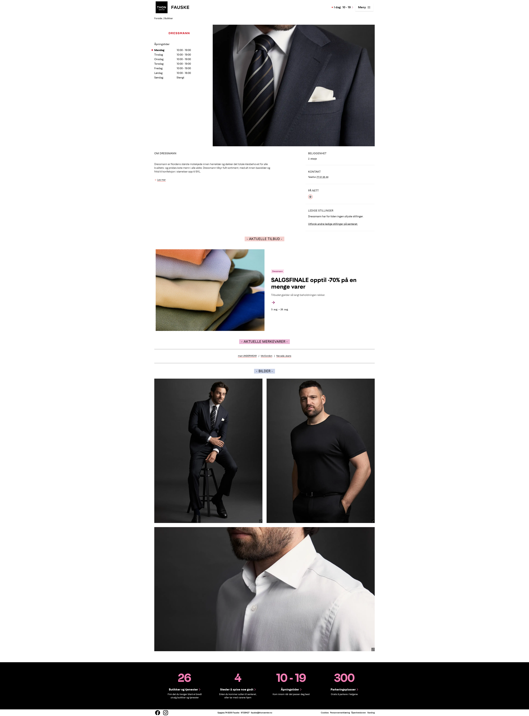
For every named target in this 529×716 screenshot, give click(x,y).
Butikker (168, 18)
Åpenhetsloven (358, 712)
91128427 (245, 712)
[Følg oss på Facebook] (157, 712)
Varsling (371, 712)
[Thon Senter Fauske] (172, 7)
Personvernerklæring (340, 712)
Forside (158, 18)
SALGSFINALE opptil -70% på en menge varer (314, 283)
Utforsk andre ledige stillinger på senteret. (333, 224)
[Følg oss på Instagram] (165, 712)
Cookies (325, 712)
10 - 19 (342, 7)
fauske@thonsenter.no (261, 712)
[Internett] (310, 196)
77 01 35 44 (322, 177)
